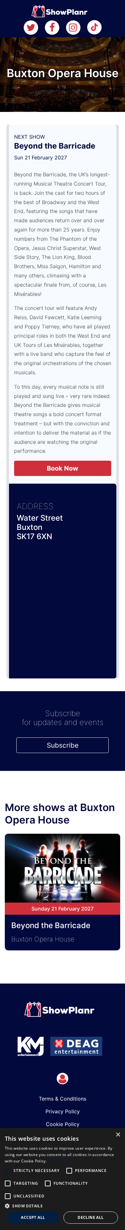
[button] (62, 1206)
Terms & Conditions (62, 1098)
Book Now (62, 468)
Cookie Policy (62, 1124)
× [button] (117, 1134)
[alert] (62, 1179)
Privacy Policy (63, 1111)
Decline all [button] (91, 1217)
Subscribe (63, 745)
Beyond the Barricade (54, 145)
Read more (58, 1161)
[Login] (62, 1078)
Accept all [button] (33, 1217)
